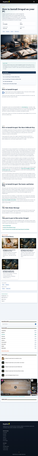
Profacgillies (5, 24)
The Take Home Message (7, 81)
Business (7, 31)
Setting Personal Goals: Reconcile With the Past (8, 271)
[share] (28, 380)
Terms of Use (5, 449)
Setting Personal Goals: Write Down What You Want (14, 370)
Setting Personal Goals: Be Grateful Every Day (9, 250)
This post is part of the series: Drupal (10, 83)
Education (19, 338)
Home (4, 31)
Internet (19, 332)
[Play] (34, 388)
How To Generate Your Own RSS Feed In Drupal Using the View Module (16, 229)
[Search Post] (35, 324)
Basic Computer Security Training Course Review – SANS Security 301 (15, 380)
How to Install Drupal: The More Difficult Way (11, 76)
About (4, 444)
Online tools (17, 31)
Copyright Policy (6, 446)
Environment (19, 342)
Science (19, 340)
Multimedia (19, 348)
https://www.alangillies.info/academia (9, 199)
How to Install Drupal (7, 74)
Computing (19, 330)
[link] (2, 380)
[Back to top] (19, 452)
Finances (19, 336)
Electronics (19, 344)
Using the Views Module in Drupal (9, 227)
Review (12, 31)
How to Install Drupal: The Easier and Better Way (12, 79)
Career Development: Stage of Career (12, 375)
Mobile (19, 346)
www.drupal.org (25, 107)
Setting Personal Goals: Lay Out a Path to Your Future (27, 250)
